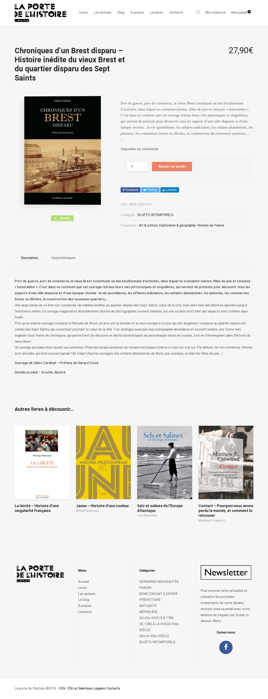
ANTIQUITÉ (148, 606)
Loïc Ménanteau (147, 515)
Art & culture (148, 225)
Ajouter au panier (172, 166)
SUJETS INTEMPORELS (155, 215)
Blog (121, 12)
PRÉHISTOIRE (150, 600)
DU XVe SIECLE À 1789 (156, 618)
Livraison (156, 12)
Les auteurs (102, 12)
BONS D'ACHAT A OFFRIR (158, 594)
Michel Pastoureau (87, 510)
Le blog (83, 600)
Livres (83, 12)
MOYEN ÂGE (148, 612)
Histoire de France (210, 225)
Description (29, 258)
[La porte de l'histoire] (42, 12)
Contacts (176, 12)
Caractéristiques (63, 258)
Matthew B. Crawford (211, 520)
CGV (62, 688)
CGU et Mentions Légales (86, 688)
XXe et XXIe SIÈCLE (154, 636)
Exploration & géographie (177, 225)
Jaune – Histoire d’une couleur (102, 506)
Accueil (83, 582)
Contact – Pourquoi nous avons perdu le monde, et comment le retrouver (225, 511)
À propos (137, 12)
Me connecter (215, 12)
